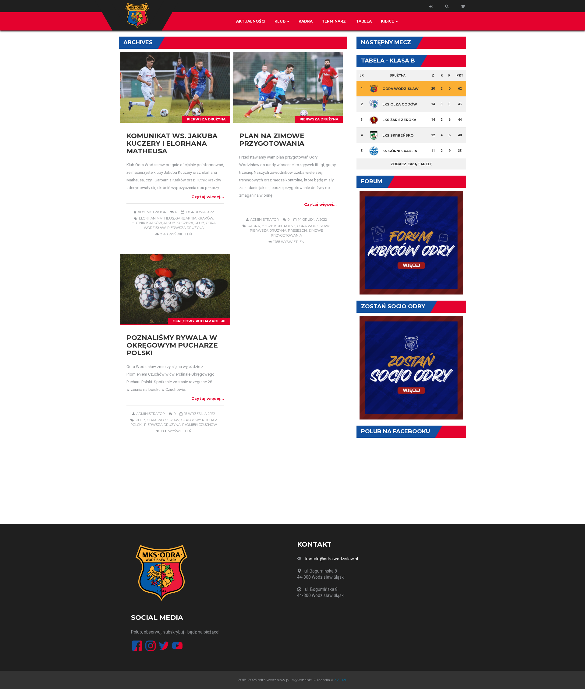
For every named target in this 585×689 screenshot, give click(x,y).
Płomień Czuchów (199, 425)
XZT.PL (340, 679)
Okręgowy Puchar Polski (198, 321)
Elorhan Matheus (156, 218)
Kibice (388, 21)
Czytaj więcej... (207, 197)
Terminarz (334, 21)
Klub (280, 21)
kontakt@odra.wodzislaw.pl (331, 558)
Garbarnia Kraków (194, 218)
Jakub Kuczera (178, 223)
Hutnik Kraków (147, 223)
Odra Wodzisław (313, 226)
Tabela (363, 21)
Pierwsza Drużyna (206, 119)
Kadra (306, 21)
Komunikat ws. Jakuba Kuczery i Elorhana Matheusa (172, 143)
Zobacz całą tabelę (411, 164)
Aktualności (250, 21)
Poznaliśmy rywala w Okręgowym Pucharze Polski (172, 345)
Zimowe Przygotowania (297, 232)
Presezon (297, 230)
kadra (254, 226)
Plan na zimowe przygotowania (271, 140)
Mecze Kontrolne (278, 226)
